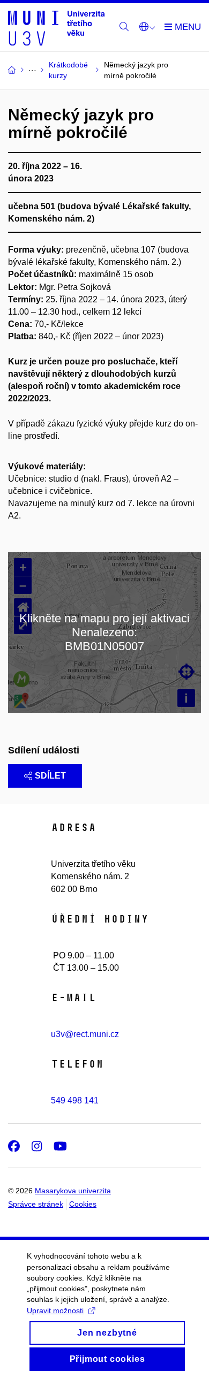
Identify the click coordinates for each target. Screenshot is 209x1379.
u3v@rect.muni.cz (85, 1034)
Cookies (82, 1204)
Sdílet (50, 775)
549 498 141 (75, 1100)
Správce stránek (35, 1204)
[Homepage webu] (56, 27)
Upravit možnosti (55, 1310)
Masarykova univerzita (73, 1190)
